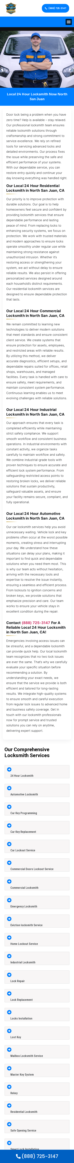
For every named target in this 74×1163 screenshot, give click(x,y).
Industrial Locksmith (22, 962)
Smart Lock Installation (24, 1149)
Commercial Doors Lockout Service (32, 869)
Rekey (14, 1093)
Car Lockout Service (22, 850)
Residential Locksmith (23, 1112)
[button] (69, 22)
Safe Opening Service (23, 1130)
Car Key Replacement (23, 832)
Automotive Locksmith (24, 794)
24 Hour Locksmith (21, 775)
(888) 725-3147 (36, 623)
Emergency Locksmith (23, 906)
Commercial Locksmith (24, 887)
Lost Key (15, 1037)
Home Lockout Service (24, 944)
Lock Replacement (21, 1000)
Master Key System (22, 1074)
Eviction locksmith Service (26, 925)
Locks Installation (21, 1018)
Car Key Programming (23, 813)
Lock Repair (17, 981)
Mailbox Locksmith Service (26, 1056)
